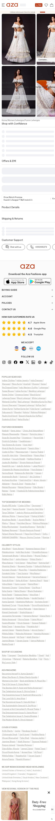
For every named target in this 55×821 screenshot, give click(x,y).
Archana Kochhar (12, 83)
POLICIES (7, 303)
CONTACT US (9, 309)
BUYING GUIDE (9, 290)
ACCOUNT (7, 296)
